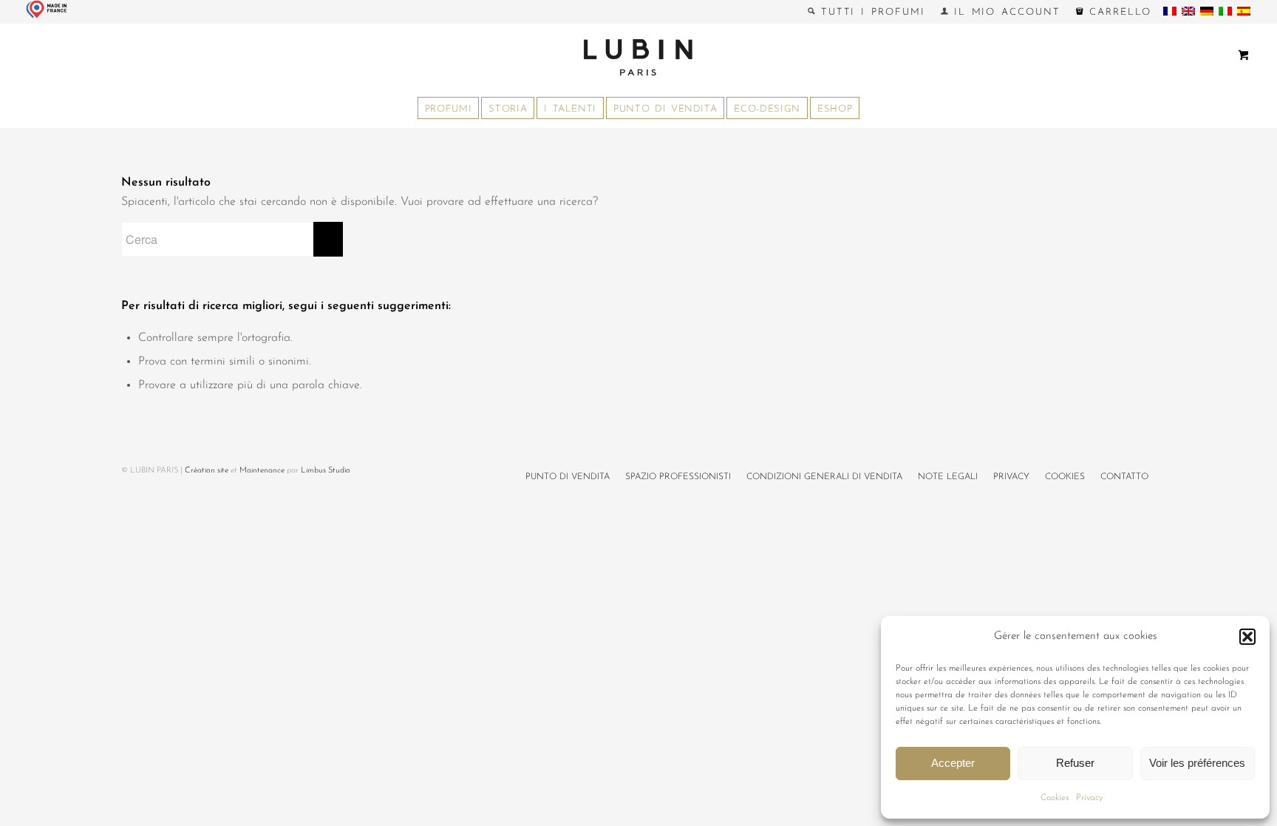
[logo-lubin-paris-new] (638, 57)
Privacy (1089, 797)
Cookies (1055, 797)
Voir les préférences (1197, 762)
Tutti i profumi (870, 12)
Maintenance (262, 471)
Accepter (953, 762)
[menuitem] (866, 11)
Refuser (1075, 762)
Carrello (1117, 12)
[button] (1247, 636)
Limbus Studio (325, 471)
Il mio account (1004, 12)
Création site (206, 471)
